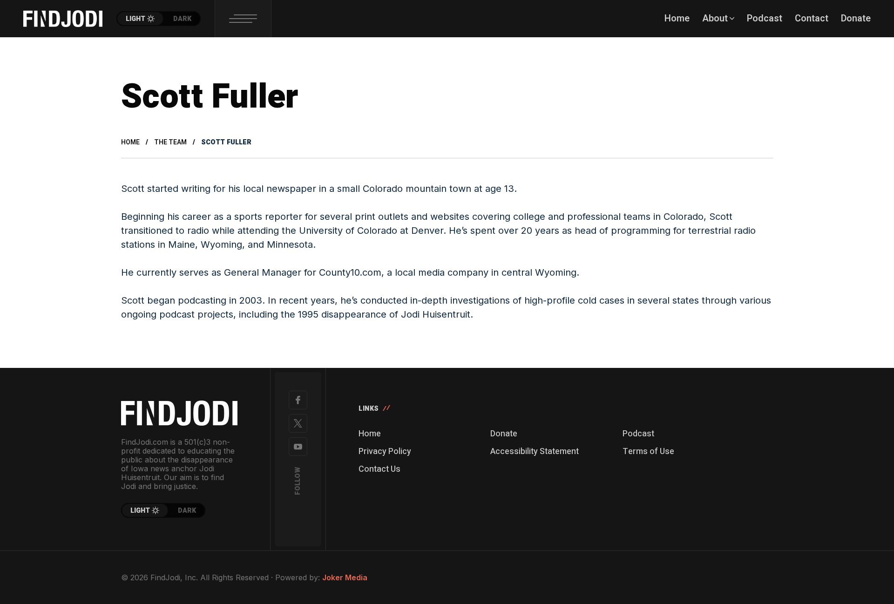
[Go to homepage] (179, 413)
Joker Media (344, 577)
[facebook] (298, 400)
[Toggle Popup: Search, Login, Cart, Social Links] (243, 18)
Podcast (638, 434)
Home (130, 142)
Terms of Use (648, 451)
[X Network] (298, 423)
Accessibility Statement (534, 451)
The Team (170, 142)
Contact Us (379, 469)
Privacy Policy (385, 451)
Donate (503, 434)
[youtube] (298, 446)
